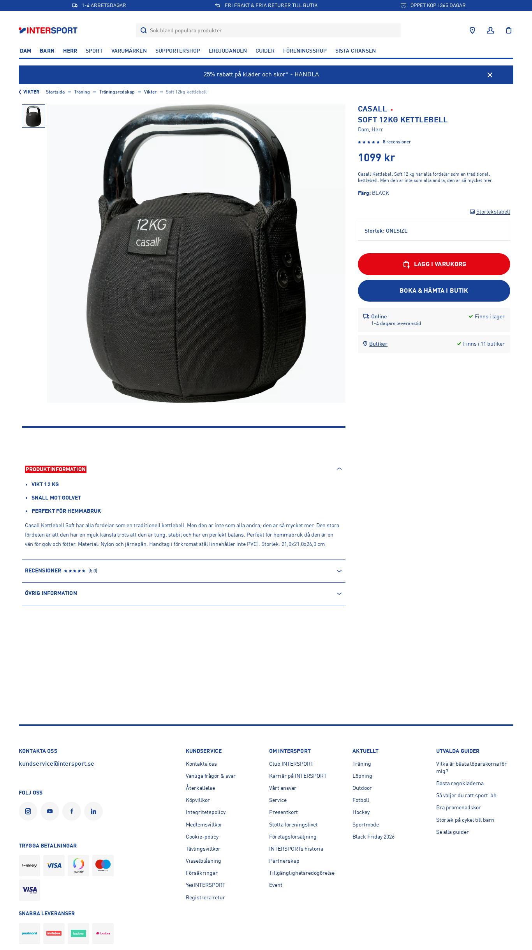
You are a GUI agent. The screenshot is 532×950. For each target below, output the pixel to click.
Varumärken (129, 51)
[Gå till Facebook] (73, 811)
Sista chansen (355, 51)
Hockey (361, 812)
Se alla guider (452, 832)
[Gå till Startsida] (49, 30)
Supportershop (177, 51)
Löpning (362, 776)
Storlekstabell (493, 211)
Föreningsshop (305, 51)
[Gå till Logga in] (490, 30)
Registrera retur (205, 897)
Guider (265, 51)
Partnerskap (284, 861)
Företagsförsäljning (293, 836)
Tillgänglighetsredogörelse (302, 873)
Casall (373, 108)
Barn (47, 51)
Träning (82, 92)
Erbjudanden (228, 51)
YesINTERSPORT (205, 885)
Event (275, 885)
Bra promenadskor (458, 807)
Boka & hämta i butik (434, 290)
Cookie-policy (202, 836)
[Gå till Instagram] (30, 811)
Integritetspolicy (205, 812)
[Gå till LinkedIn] (95, 811)
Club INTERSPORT (291, 764)
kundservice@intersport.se (56, 763)
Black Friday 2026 (373, 836)
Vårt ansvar (282, 788)
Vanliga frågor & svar (211, 776)
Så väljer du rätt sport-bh (466, 795)
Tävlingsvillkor (203, 849)
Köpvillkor (198, 800)
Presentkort (283, 812)
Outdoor (362, 788)
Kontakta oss (201, 764)
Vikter (31, 92)
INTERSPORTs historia (296, 849)
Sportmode (365, 824)
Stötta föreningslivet (293, 824)
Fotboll (360, 800)
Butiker (378, 344)
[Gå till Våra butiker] (472, 30)
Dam (25, 51)
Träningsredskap (117, 92)
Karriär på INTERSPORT (298, 776)
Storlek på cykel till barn (465, 820)
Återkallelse (200, 788)
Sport (94, 51)
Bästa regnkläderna (460, 783)
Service (278, 800)
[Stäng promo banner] (490, 74)
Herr (70, 51)
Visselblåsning (203, 861)
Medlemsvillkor (204, 824)
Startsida (55, 92)
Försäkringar (202, 873)
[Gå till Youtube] (51, 811)
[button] (33, 116)
